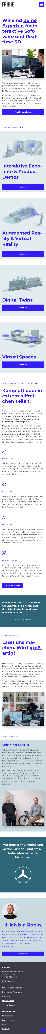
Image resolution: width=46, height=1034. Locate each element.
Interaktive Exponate (12, 992)
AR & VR (6, 996)
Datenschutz (8, 1020)
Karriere (5, 1029)
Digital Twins (8, 1001)
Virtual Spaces (8, 1005)
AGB (4, 1024)
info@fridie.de (8, 981)
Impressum (7, 1016)
